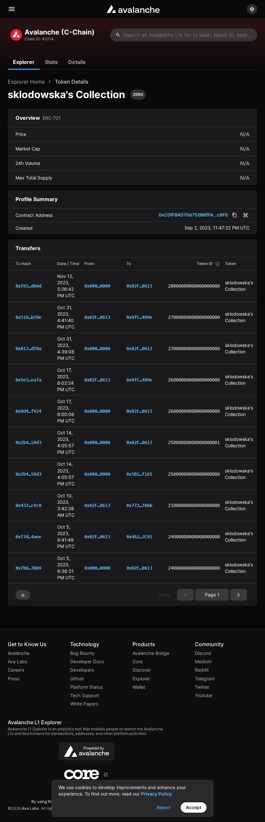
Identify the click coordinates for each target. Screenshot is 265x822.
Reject (163, 807)
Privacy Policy (156, 794)
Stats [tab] (51, 62)
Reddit (202, 670)
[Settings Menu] (252, 9)
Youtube (203, 695)
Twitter (202, 687)
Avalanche (18, 653)
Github (77, 678)
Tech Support (84, 695)
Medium (203, 661)
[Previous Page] (238, 595)
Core (137, 661)
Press (13, 678)
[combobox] (183, 34)
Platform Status (86, 687)
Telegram (205, 678)
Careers (16, 670)
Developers (82, 670)
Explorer (141, 678)
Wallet (138, 687)
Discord (203, 653)
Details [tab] (77, 62)
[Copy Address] (117, 286)
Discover (141, 670)
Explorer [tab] (24, 62)
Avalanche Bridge (150, 653)
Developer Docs (87, 661)
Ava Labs (17, 661)
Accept (193, 807)
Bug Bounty (82, 653)
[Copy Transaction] (48, 286)
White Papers (84, 703)
